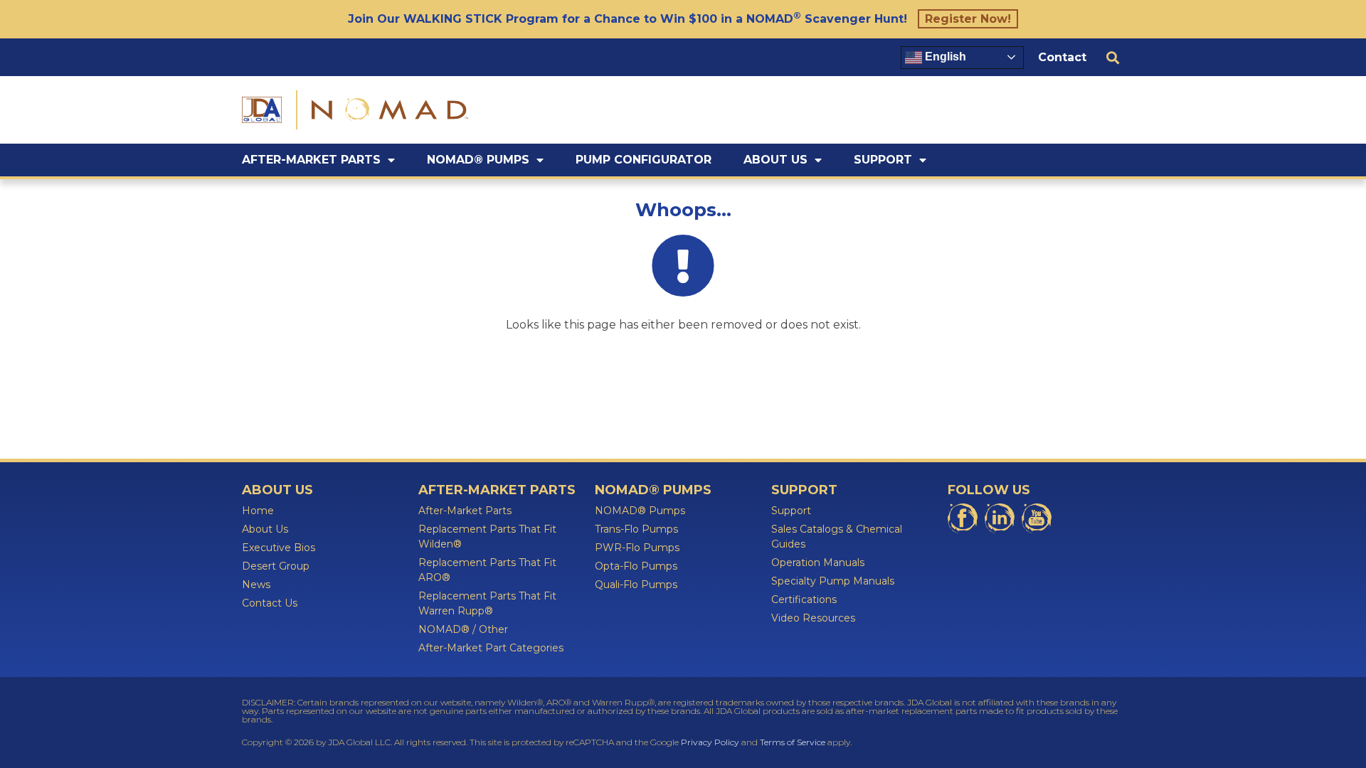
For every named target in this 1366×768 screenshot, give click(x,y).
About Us (775, 159)
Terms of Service (792, 742)
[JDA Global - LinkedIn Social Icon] (1000, 518)
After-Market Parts (311, 159)
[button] (1112, 57)
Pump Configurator (643, 159)
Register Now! (968, 19)
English (944, 56)
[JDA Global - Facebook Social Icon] (963, 518)
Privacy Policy (710, 742)
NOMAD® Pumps (478, 159)
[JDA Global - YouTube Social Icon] (1037, 518)
